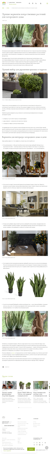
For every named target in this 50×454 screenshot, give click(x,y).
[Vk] (39, 442)
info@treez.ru (4, 428)
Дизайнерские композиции (23, 428)
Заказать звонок (12, 4)
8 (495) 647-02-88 (5, 421)
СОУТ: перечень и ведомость (7, 443)
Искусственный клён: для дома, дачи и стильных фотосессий (40, 394)
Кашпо (19, 426)
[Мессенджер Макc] (42, 444)
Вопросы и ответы (36, 425)
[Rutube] (37, 444)
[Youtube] (39, 444)
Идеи (19, 441)
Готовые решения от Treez (22, 432)
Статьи (19, 439)
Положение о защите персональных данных (8, 440)
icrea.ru (46, 450)
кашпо (13, 353)
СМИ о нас (19, 442)
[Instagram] (37, 442)
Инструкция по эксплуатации (7, 445)
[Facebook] (34, 442)
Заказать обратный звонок (9, 425)
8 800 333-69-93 (5, 423)
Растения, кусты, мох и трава (23, 423)
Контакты (35, 426)
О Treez (34, 421)
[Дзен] (45, 442)
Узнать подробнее (7, 450)
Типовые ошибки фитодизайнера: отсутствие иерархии (8, 394)
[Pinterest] (42, 442)
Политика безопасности (6, 442)
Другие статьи (7, 376)
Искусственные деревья (22, 421)
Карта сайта (4, 438)
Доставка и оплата (36, 423)
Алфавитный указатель (22, 434)
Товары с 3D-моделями (22, 431)
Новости (19, 438)
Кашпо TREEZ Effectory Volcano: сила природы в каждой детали (25, 394)
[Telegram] (34, 444)
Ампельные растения (21, 425)
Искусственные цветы (22, 429)
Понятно (31, 449)
